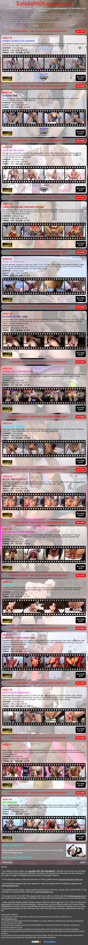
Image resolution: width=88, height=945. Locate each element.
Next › (83, 862)
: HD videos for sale (58, 4)
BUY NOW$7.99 (81, 461)
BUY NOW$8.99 (81, 837)
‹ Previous (6, 862)
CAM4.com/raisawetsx (22, 8)
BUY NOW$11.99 (81, 730)
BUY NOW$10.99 (81, 78)
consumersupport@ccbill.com (70, 879)
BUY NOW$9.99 (81, 189)
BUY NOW (81, 31)
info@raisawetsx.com (10, 886)
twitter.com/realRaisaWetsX (55, 8)
